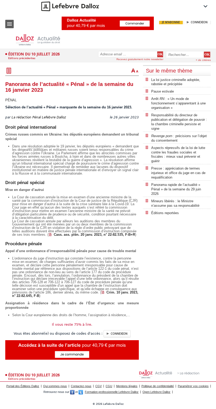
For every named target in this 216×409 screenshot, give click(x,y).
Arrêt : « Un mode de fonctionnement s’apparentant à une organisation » (178, 103)
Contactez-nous (81, 386)
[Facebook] (72, 391)
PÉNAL (11, 100)
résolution (35, 146)
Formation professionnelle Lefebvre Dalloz (112, 391)
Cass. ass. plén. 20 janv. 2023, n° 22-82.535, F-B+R (94, 235)
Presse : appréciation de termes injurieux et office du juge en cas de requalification (178, 172)
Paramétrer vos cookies (193, 386)
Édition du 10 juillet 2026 (34, 54)
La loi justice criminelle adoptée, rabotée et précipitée (175, 82)
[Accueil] (42, 40)
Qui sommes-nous (55, 386)
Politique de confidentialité (157, 386)
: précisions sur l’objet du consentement (179, 138)
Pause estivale (162, 91)
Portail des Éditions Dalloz (22, 386)
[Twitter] (80, 391)
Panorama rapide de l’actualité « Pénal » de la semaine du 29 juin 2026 (176, 189)
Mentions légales (127, 386)
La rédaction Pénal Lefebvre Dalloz (39, 117)
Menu (9, 24)
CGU (109, 386)
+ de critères (203, 60)
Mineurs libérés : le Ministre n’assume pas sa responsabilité (175, 203)
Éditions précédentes (21, 58)
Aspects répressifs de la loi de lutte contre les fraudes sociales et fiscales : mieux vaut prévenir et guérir (178, 154)
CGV (98, 386)
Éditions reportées (165, 213)
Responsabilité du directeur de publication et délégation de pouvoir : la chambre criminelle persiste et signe (179, 122)
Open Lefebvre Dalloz (156, 391)
